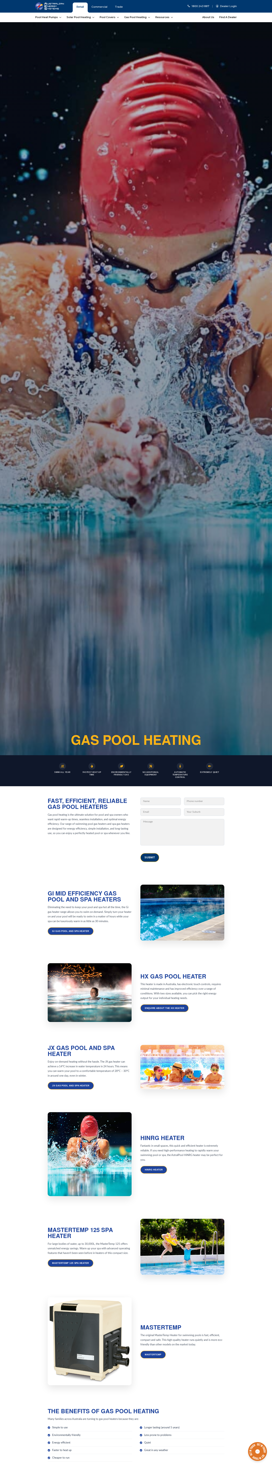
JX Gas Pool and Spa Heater (70, 1085)
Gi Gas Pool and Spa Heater (70, 931)
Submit (149, 857)
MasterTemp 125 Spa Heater (70, 1263)
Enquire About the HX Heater (164, 1008)
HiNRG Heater (154, 1169)
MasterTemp (153, 1354)
